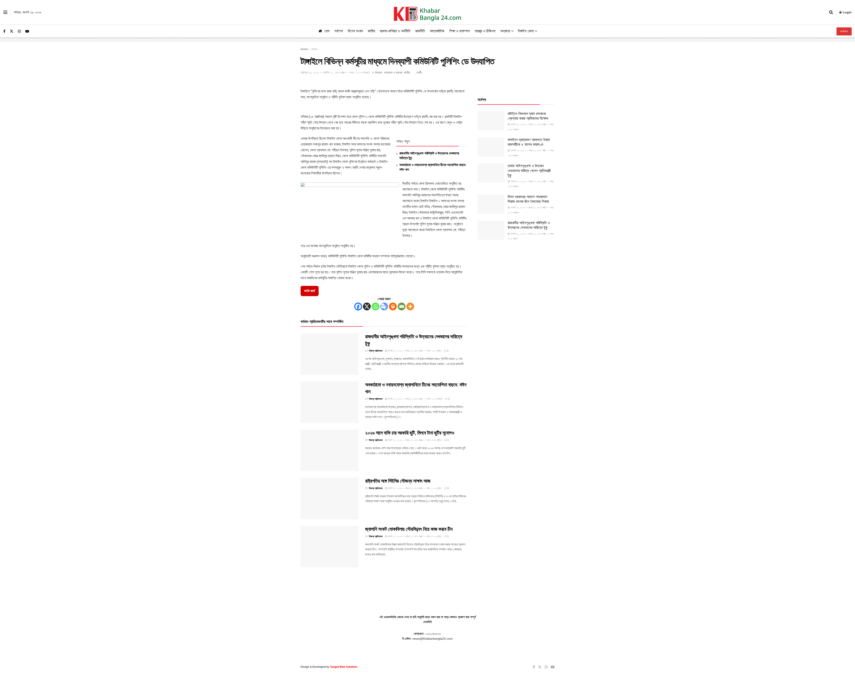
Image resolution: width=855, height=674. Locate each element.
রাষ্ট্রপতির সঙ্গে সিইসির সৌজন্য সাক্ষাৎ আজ (397, 481)
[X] (367, 306)
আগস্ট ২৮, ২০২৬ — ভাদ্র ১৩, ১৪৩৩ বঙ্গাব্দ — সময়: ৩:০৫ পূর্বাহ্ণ (414, 350)
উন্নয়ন (314, 49)
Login (847, 12)
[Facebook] (358, 306)
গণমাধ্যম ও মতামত (393, 72)
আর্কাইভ (844, 31)
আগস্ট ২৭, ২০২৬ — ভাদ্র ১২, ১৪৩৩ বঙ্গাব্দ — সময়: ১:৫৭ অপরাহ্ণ (415, 398)
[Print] (393, 306)
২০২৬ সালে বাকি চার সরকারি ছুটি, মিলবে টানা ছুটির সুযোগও (409, 433)
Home (304, 49)
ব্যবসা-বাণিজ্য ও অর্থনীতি (395, 31)
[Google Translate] (384, 306)
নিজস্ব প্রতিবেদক (376, 350)
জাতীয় (371, 31)
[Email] (401, 306)
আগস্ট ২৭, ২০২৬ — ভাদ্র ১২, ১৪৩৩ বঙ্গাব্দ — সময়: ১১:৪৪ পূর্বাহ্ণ (414, 440)
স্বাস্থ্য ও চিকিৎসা (485, 31)
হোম (327, 31)
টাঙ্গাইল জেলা (526, 31)
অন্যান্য (505, 31)
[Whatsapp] (375, 306)
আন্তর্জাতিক (437, 31)
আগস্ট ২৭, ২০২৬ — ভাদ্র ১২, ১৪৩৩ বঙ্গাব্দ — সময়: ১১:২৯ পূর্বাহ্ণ (414, 488)
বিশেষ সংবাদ (355, 31)
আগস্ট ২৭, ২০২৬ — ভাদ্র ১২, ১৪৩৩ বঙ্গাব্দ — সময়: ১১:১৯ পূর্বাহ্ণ (414, 536)
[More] (410, 306)
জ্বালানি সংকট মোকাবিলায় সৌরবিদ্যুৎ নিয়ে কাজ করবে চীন (408, 529)
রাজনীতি (420, 31)
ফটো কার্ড (309, 291)
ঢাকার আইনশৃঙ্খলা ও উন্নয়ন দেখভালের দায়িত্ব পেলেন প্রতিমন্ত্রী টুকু (529, 171)
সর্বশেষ (338, 31)
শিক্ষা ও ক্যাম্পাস (459, 31)
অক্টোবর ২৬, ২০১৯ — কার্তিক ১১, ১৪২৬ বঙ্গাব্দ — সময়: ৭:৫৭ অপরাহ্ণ (335, 72)
